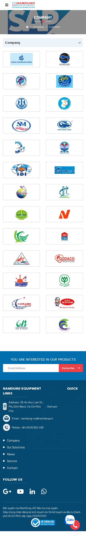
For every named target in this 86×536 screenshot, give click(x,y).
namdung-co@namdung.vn (36, 418)
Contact (12, 468)
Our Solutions (16, 447)
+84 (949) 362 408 (32, 427)
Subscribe (68, 368)
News (11, 454)
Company (13, 440)
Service (12, 461)
